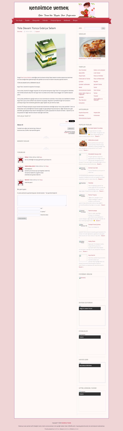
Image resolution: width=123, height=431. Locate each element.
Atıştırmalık (82, 76)
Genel (80, 87)
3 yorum (38, 31)
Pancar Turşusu (92, 195)
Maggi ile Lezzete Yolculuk (86, 308)
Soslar (95, 87)
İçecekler (81, 97)
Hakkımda (67, 20)
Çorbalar (81, 81)
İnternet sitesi (44, 215)
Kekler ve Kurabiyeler (99, 70)
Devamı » (97, 136)
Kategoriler (35, 20)
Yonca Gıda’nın (28, 77)
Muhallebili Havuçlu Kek (94, 154)
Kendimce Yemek (66, 423)
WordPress (56, 429)
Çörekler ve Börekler (84, 84)
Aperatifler (82, 73)
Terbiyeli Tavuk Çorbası (94, 224)
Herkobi (76, 429)
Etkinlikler (19, 31)
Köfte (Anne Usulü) (93, 140)
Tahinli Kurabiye (92, 210)
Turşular (96, 96)
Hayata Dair (97, 112)
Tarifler (27, 20)
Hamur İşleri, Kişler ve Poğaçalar (85, 93)
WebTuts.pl (67, 429)
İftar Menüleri (82, 100)
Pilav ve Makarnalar (99, 78)
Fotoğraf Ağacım (56, 20)
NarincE (27, 180)
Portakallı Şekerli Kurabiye (95, 128)
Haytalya (90, 183)
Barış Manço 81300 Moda (86, 365)
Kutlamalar (97, 115)
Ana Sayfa (19, 20)
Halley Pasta (91, 241)
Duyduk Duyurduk (83, 112)
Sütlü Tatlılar (97, 90)
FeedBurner (67, 132)
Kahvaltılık (81, 103)
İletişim (75, 20)
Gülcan (26, 157)
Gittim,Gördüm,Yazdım (85, 90)
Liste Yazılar (97, 73)
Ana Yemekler (82, 70)
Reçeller (96, 81)
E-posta (43, 211)
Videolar (44, 20)
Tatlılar (95, 93)
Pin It (67, 121)
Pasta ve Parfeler (98, 76)
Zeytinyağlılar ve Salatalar (98, 99)
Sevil (22, 77)
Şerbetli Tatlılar (98, 84)
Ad (42, 208)
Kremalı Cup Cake (93, 168)
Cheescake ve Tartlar (84, 78)
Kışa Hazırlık (91, 255)
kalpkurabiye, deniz (30, 166)
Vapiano (82, 337)
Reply (40, 157)
